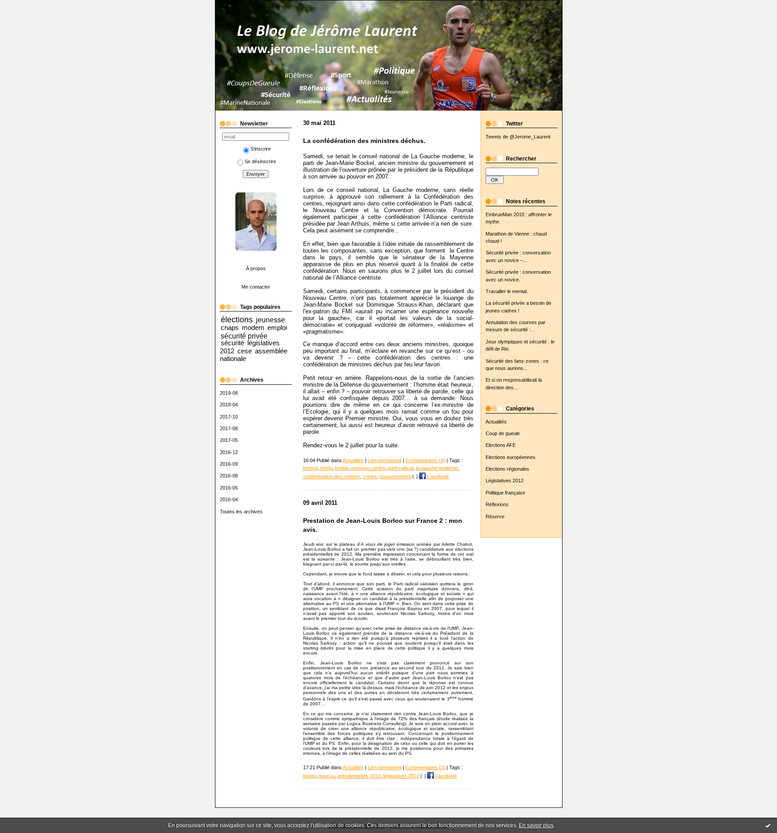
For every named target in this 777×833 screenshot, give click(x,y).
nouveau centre (368, 468)
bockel (310, 468)
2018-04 (229, 404)
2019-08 (229, 393)
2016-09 (229, 464)
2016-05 (229, 487)
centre (370, 476)
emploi (277, 327)
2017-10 (229, 416)
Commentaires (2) (425, 767)
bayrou (327, 776)
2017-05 (229, 440)
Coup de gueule (503, 433)
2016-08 (229, 475)
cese (244, 351)
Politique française (505, 492)
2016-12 (229, 452)
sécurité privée (244, 336)
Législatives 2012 (504, 480)
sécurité (232, 343)
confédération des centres (331, 476)
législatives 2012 (401, 776)
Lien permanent (385, 460)
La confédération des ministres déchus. (364, 141)
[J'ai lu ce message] (768, 825)
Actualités (496, 421)
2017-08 (229, 428)
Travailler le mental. (507, 291)
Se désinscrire (260, 161)
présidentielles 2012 (358, 776)
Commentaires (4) (425, 460)
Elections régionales (507, 469)
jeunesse (270, 320)
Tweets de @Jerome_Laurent (518, 136)
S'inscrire (260, 148)
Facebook (437, 476)
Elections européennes (511, 457)
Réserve (495, 516)
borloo (341, 468)
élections (237, 319)
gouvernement (395, 476)
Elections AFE (501, 445)
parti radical (400, 468)
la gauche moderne (437, 468)
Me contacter (255, 287)
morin (326, 468)
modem (253, 327)
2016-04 (229, 499)
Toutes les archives (241, 511)
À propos (256, 268)
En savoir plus (536, 825)
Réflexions (497, 504)
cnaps (230, 327)
